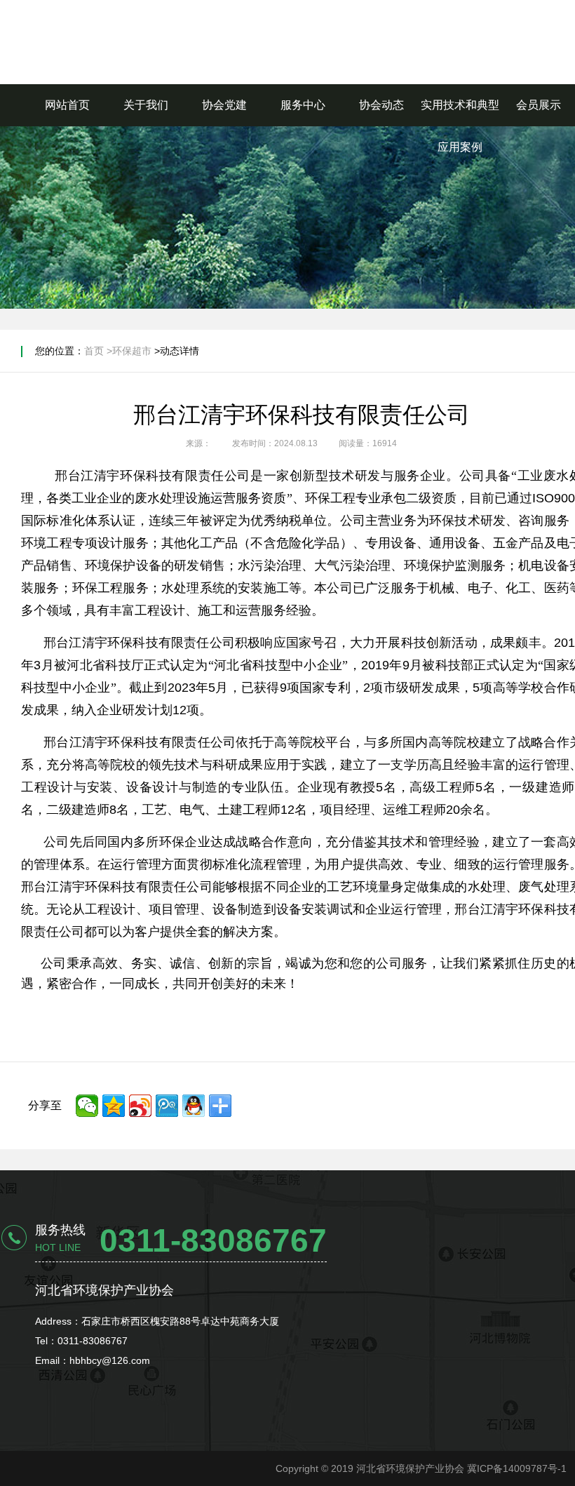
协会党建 (224, 105)
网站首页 (67, 105)
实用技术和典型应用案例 (460, 126)
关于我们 (145, 105)
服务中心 (302, 105)
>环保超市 (129, 350)
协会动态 (381, 105)
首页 (94, 350)
